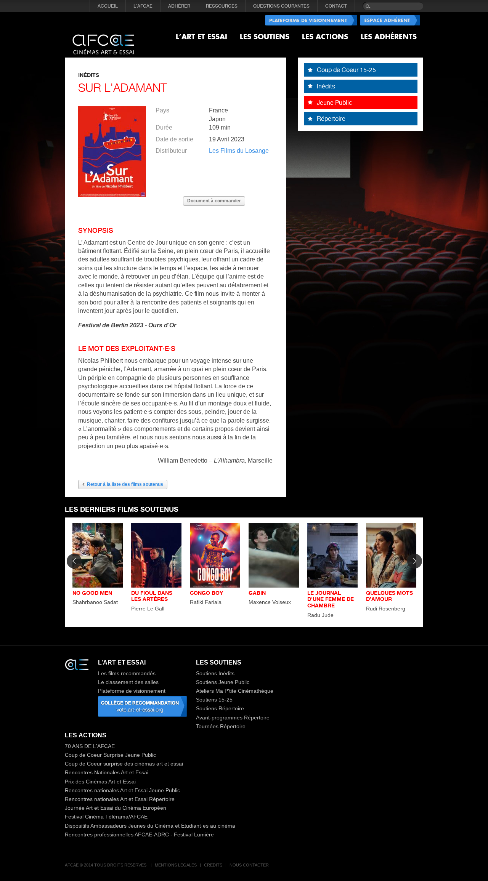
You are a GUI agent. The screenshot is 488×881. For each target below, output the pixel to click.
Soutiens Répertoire (220, 708)
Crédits (213, 865)
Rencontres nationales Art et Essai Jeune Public (122, 790)
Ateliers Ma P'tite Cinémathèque (234, 691)
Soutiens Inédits (215, 673)
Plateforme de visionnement (131, 691)
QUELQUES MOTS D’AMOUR (389, 595)
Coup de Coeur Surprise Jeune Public (110, 755)
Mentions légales (176, 865)
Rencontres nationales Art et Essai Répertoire (120, 799)
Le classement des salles (128, 682)
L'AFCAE (142, 6)
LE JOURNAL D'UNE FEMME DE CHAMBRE (330, 599)
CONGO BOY (206, 592)
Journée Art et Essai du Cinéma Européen (115, 808)
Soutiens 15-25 (214, 700)
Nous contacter (249, 865)
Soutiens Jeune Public (222, 682)
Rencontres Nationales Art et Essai (106, 772)
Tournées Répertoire (221, 726)
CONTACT (336, 6)
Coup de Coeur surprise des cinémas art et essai (124, 764)
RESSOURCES (222, 6)
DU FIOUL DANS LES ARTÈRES (151, 595)
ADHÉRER (179, 6)
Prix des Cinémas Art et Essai (100, 781)
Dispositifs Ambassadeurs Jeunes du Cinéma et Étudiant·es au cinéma (150, 826)
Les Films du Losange (239, 150)
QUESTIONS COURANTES (281, 6)
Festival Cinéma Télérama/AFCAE (106, 817)
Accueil (108, 6)
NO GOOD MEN (92, 592)
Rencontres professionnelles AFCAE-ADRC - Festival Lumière (139, 834)
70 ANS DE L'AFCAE (90, 746)
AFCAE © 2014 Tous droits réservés (106, 865)
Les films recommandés (127, 673)
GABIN (257, 592)
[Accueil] (103, 38)
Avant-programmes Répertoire (233, 717)
